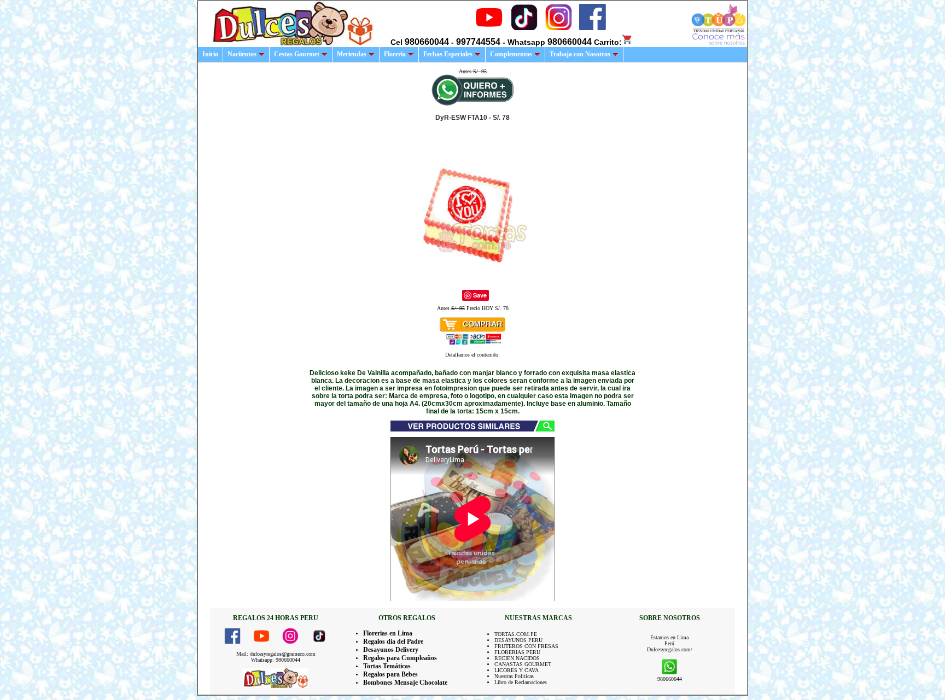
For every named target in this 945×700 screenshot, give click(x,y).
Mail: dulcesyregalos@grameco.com (276, 654)
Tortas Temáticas (387, 666)
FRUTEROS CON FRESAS (526, 646)
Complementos (511, 54)
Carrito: (608, 42)
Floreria (395, 54)
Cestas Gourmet (296, 54)
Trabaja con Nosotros (580, 54)
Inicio (210, 54)
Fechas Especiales (447, 54)
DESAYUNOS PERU (518, 640)
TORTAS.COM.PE (515, 634)
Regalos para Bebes (390, 674)
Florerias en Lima (387, 633)
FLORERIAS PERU (517, 652)
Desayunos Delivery (390, 650)
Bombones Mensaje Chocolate (405, 682)
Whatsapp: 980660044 (275, 660)
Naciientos (242, 54)
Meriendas (351, 54)
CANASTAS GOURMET (522, 664)
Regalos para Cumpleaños (400, 658)
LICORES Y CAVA (516, 670)
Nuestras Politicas (514, 676)
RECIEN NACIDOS (517, 658)
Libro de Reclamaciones (520, 682)
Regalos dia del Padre (393, 641)
